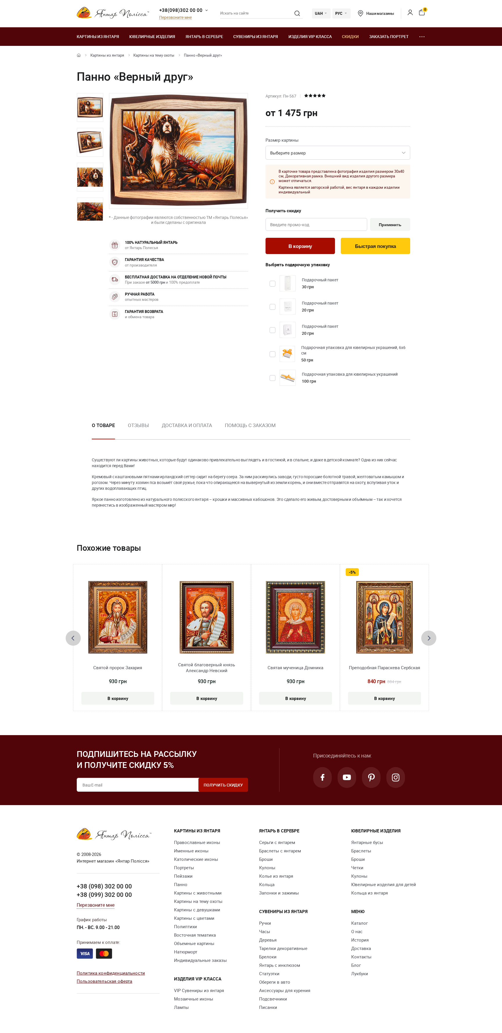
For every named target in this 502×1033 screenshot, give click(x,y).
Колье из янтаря (276, 876)
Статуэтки (269, 973)
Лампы (181, 1007)
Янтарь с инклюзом (279, 965)
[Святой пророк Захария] (117, 617)
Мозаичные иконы (193, 999)
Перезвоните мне (175, 17)
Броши (266, 859)
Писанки (268, 1007)
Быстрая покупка (375, 246)
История (360, 940)
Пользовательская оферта (104, 981)
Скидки (350, 36)
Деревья (268, 940)
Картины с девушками (197, 910)
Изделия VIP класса (310, 36)
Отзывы (138, 425)
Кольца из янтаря (369, 893)
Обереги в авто (274, 982)
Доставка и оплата (187, 425)
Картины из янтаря (98, 36)
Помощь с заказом (250, 425)
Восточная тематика (195, 935)
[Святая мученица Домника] (295, 617)
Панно (180, 884)
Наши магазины (380, 13)
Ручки (265, 923)
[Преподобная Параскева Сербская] (384, 617)
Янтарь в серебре (204, 36)
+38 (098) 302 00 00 (104, 886)
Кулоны (267, 867)
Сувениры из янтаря (255, 36)
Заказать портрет (389, 36)
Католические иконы (196, 859)
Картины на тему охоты (153, 55)
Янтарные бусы (367, 842)
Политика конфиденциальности (111, 973)
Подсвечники (273, 999)
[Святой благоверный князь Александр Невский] (207, 617)
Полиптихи (185, 926)
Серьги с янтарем (277, 842)
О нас (357, 931)
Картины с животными (198, 893)
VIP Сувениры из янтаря (199, 990)
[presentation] (73, 638)
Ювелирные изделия (152, 36)
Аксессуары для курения (284, 990)
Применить (390, 224)
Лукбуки (359, 973)
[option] (90, 107)
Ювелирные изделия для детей (383, 884)
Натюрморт (185, 952)
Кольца (267, 884)
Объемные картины (194, 943)
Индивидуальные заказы (200, 960)
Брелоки (268, 957)
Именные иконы (191, 851)
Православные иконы (197, 842)
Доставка (361, 948)
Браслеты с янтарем (280, 851)
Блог (356, 965)
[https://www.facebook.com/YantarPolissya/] (322, 777)
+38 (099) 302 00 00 (104, 894)
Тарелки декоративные (283, 948)
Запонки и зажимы (279, 893)
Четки (357, 867)
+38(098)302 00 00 (180, 10)
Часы (264, 931)
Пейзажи (183, 876)
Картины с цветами (194, 918)
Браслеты (361, 851)
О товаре (103, 425)
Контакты (361, 957)
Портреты (184, 867)
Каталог (359, 923)
